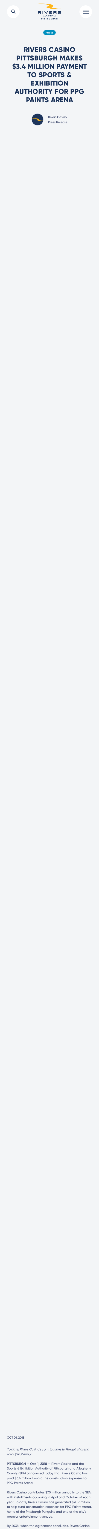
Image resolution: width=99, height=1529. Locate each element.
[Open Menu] (85, 11)
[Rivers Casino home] (49, 11)
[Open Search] (13, 11)
